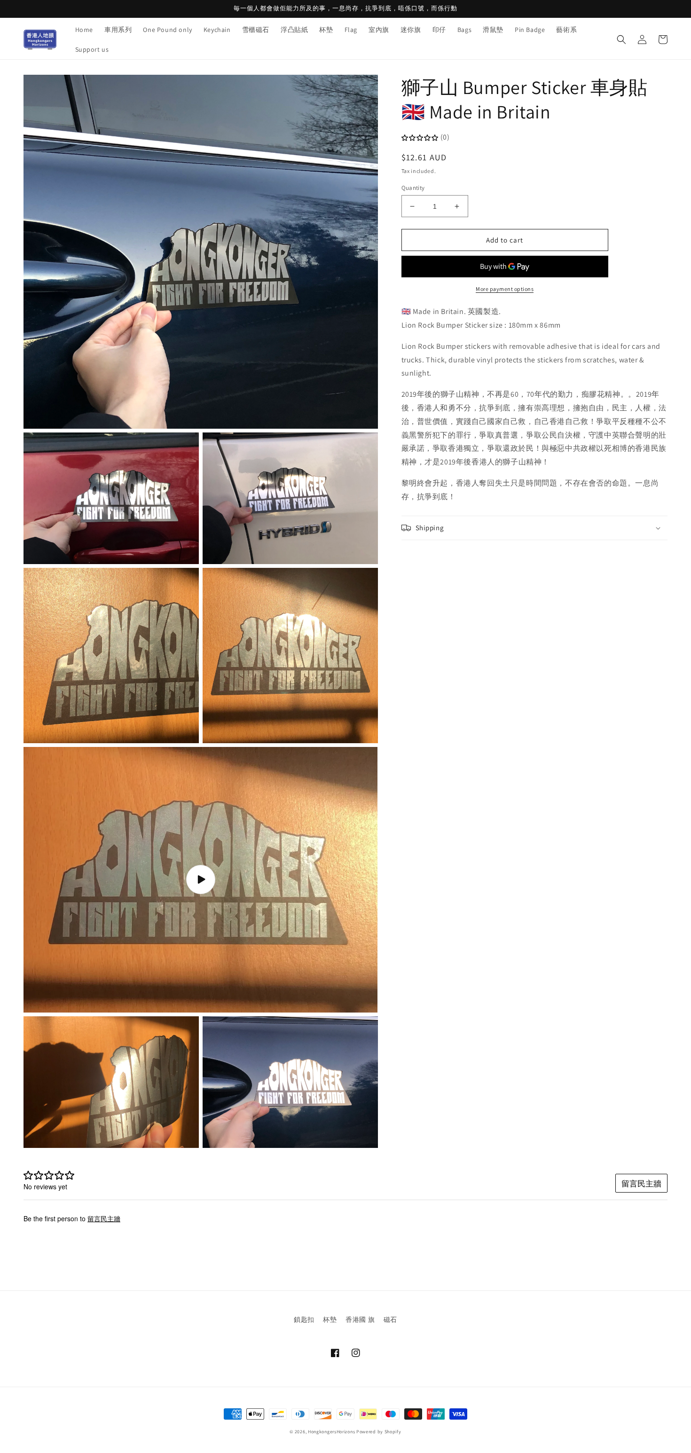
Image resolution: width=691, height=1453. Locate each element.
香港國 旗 (360, 1319)
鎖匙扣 (304, 1319)
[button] (621, 39)
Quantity (413, 188)
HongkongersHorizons (331, 1432)
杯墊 (330, 1319)
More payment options (505, 289)
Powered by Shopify (378, 1432)
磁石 (390, 1319)
